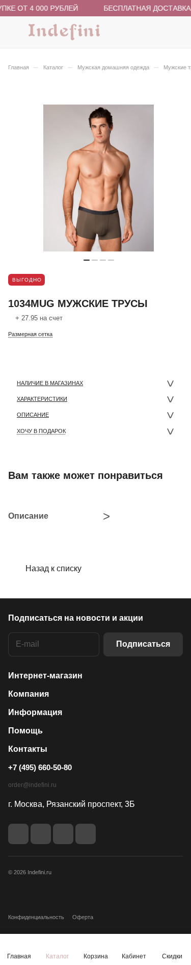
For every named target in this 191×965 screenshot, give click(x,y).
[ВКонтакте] (18, 834)
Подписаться (143, 644)
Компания (28, 694)
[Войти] (154, 32)
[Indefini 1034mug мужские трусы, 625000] (98, 178)
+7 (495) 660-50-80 (40, 767)
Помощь (25, 730)
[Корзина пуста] (175, 32)
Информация (35, 712)
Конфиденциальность (36, 917)
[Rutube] (41, 834)
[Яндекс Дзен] (63, 834)
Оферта (82, 917)
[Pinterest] (85, 834)
